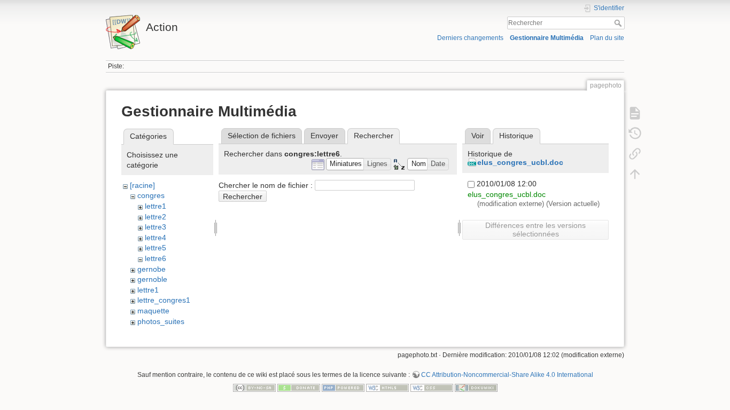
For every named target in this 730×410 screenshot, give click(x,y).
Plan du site (607, 38)
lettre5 (155, 247)
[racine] (142, 185)
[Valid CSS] (431, 387)
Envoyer (324, 135)
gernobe (151, 269)
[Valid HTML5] (387, 387)
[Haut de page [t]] (635, 174)
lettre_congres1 (163, 300)
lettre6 (155, 258)
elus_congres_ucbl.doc (520, 162)
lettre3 (155, 227)
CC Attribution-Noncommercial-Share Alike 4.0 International (507, 375)
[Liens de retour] (635, 154)
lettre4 (155, 237)
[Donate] (298, 387)
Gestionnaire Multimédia (547, 38)
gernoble (152, 279)
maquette (153, 310)
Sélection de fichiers (262, 135)
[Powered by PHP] (343, 387)
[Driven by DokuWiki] (476, 387)
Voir (477, 135)
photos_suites (160, 321)
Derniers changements (470, 38)
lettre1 (155, 206)
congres (151, 195)
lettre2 (155, 216)
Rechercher (619, 23)
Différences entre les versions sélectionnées (535, 229)
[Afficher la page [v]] (635, 113)
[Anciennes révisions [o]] (635, 133)
